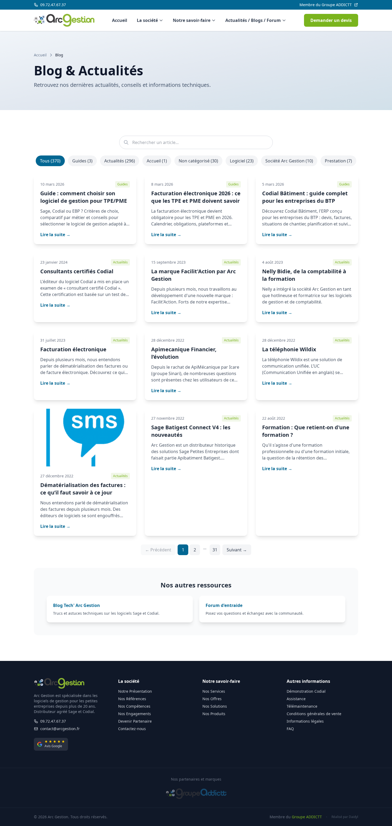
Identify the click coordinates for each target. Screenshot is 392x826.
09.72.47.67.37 (53, 721)
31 (215, 550)
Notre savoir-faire (191, 20)
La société (147, 20)
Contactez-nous (132, 728)
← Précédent (158, 550)
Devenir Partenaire (135, 721)
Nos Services (213, 691)
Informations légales (305, 721)
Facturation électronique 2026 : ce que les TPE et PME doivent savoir (196, 197)
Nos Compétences (134, 706)
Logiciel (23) (242, 161)
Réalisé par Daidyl (344, 817)
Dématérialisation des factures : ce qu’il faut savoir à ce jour (83, 488)
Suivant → (237, 550)
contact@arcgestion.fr (60, 728)
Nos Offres (212, 698)
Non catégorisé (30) (198, 161)
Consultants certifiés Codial (76, 271)
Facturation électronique (73, 349)
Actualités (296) (119, 161)
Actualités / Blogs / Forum (253, 20)
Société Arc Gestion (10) (289, 161)
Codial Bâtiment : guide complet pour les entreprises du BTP (305, 197)
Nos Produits (213, 713)
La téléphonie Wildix (289, 349)
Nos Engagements (134, 713)
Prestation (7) (338, 161)
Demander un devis (331, 20)
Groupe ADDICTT (307, 816)
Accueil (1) (157, 161)
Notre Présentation (135, 691)
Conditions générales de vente (314, 713)
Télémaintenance (302, 706)
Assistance (296, 698)
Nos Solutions (214, 706)
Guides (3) (82, 161)
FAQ (290, 728)
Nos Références (132, 698)
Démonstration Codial (306, 691)
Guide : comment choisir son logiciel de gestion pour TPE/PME (83, 197)
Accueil (119, 20)
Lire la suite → (55, 234)
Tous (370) (50, 161)
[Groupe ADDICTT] (196, 793)
